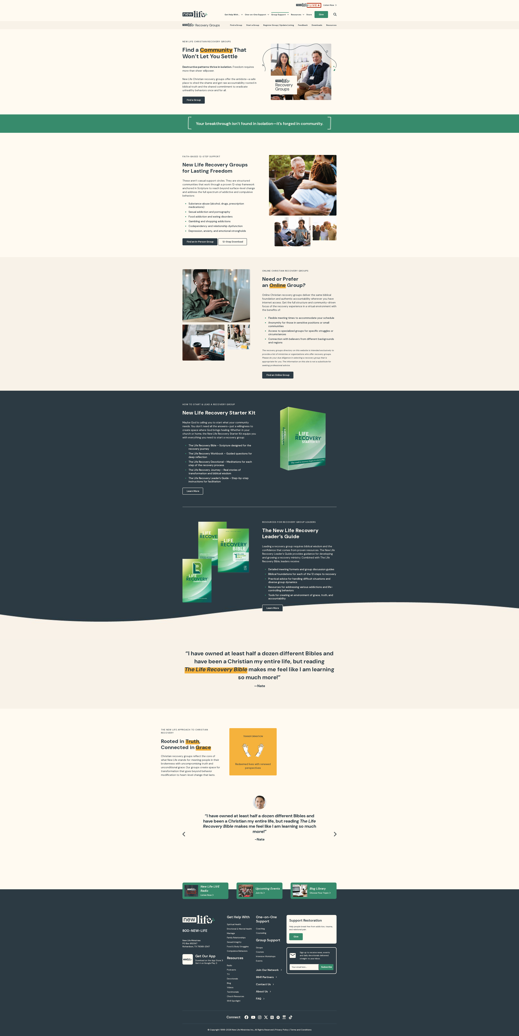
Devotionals (232, 978)
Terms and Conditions (301, 1029)
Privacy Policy (282, 1029)
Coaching (260, 928)
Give (321, 14)
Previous (183, 834)
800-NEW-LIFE (194, 930)
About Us (262, 991)
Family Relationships (236, 937)
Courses (260, 952)
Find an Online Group (278, 375)
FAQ (258, 998)
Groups (259, 947)
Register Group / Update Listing (278, 25)
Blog (229, 983)
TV (228, 974)
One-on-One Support (255, 14)
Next (335, 834)
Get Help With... (232, 14)
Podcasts (231, 969)
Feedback (303, 25)
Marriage (231, 933)
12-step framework (243, 184)
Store (309, 14)
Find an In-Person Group (200, 241)
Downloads (317, 25)
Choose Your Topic (319, 893)
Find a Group (236, 25)
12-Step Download (232, 241)
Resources (296, 14)
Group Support (278, 14)
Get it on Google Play (205, 963)
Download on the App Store (208, 960)
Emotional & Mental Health (239, 929)
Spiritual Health (234, 924)
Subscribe (326, 967)
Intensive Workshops (265, 956)
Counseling (261, 933)
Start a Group (252, 25)
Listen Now (206, 895)
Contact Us (263, 984)
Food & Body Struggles (238, 946)
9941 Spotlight (233, 1001)
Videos (230, 987)
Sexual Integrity (234, 942)
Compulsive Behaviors (237, 951)
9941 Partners (265, 977)
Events (259, 961)
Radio (229, 965)
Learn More (193, 491)
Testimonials (233, 992)
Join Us (259, 893)
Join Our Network (267, 970)
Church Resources (235, 996)
